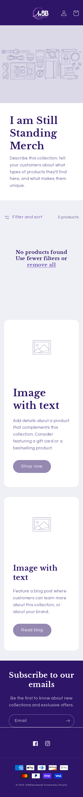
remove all (41, 265)
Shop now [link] (31, 466)
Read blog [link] (32, 630)
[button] (76, 13)
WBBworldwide (34, 785)
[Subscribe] (68, 720)
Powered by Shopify (55, 785)
